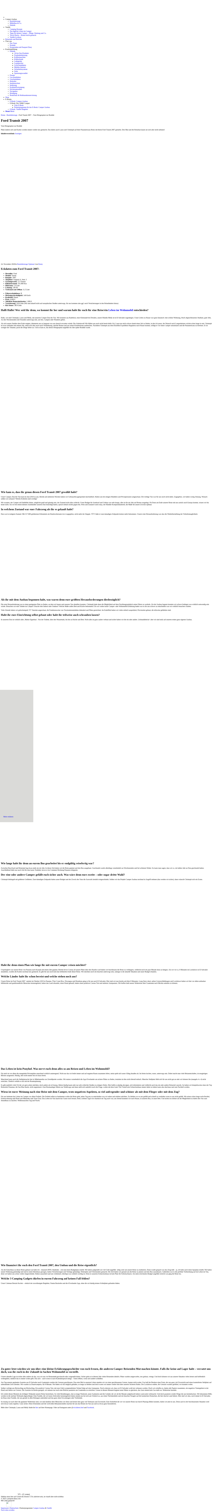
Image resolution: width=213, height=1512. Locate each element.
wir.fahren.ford (78, 1407)
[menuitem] (108, 16)
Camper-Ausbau (39, 1508)
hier (37, 1407)
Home (3, 115)
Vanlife (49, 1508)
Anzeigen (18, 133)
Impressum (5, 1508)
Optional (31, 264)
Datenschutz (14, 1508)
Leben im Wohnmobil (120, 310)
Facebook (90, 1407)
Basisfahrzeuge (12, 115)
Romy (40, 264)
